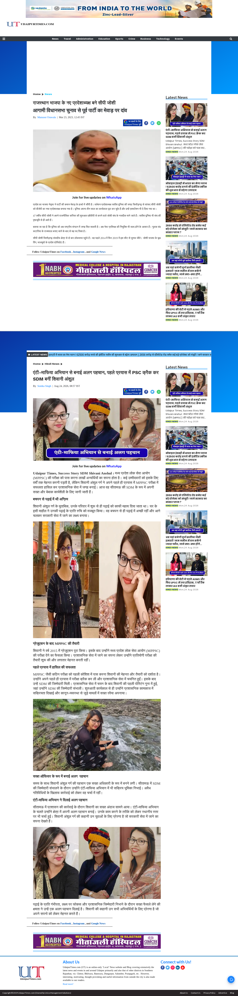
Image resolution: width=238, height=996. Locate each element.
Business (145, 38)
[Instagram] (173, 968)
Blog (232, 993)
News (55, 38)
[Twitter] (168, 968)
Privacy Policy (209, 993)
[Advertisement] (119, 64)
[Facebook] (163, 968)
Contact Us (195, 993)
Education (104, 38)
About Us (71, 962)
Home (37, 94)
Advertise (222, 993)
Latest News (177, 97)
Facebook (65, 251)
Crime (131, 38)
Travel (67, 38)
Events (179, 38)
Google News (98, 251)
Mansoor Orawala (46, 117)
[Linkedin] (178, 968)
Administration (84, 38)
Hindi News (52, 363)
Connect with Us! (176, 962)
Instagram (78, 251)
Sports (119, 38)
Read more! (68, 984)
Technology (163, 38)
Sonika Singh (44, 386)
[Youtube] (183, 968)
